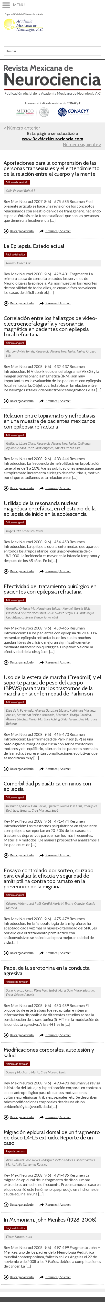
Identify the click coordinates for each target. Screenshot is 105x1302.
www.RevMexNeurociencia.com (52, 139)
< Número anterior (22, 128)
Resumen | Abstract (58, 231)
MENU (18, 4)
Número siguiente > (82, 144)
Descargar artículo (22, 231)
